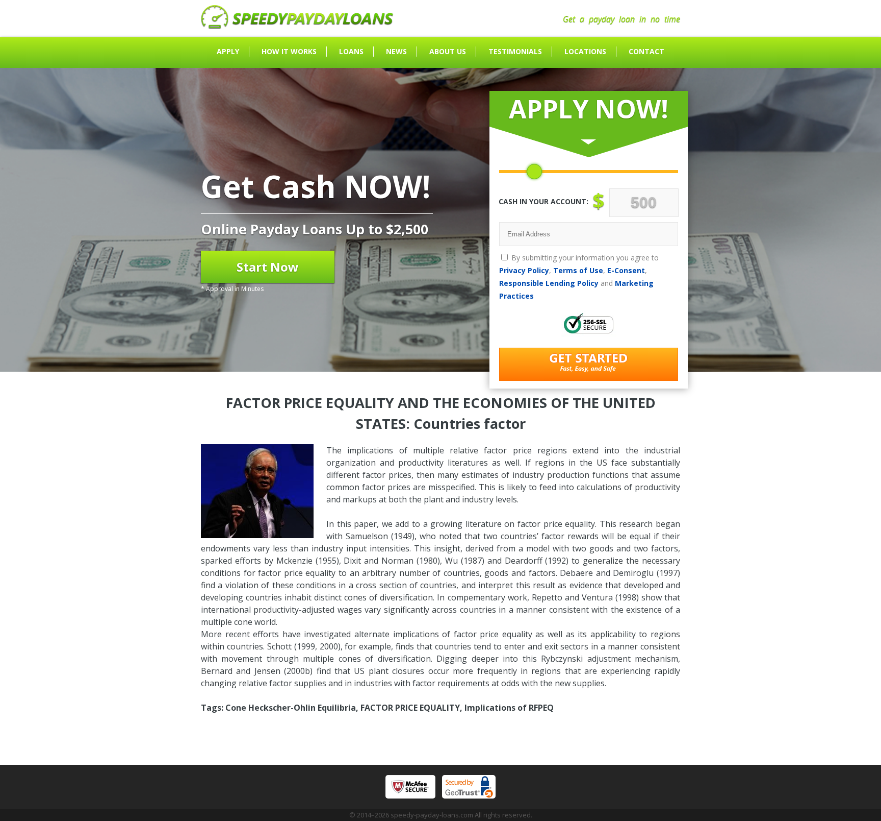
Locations (585, 51)
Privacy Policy (524, 270)
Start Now (268, 266)
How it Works (289, 51)
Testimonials (515, 51)
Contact (646, 51)
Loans (351, 51)
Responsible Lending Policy (549, 283)
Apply (228, 51)
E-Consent (626, 270)
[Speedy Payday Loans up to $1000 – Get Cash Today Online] (297, 26)
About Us (447, 51)
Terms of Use (578, 270)
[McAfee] (410, 786)
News (396, 51)
